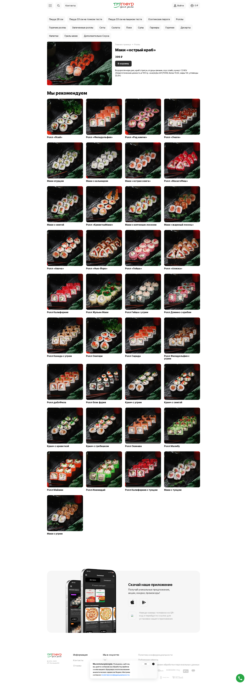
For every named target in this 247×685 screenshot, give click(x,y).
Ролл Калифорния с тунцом (141, 490)
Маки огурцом (55, 181)
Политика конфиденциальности (155, 654)
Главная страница (123, 44)
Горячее (169, 27)
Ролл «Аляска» (173, 268)
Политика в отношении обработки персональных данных (168, 664)
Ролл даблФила (56, 402)
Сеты (102, 27)
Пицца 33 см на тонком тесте (85, 19)
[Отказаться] (153, 664)
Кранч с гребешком (97, 446)
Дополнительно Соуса (96, 36)
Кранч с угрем (133, 402)
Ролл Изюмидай (95, 490)
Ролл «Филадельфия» (99, 137)
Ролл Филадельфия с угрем (176, 357)
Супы (141, 27)
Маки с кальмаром (97, 181)
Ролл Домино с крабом (177, 312)
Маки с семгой (55, 224)
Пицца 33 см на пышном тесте (125, 19)
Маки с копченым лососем (140, 224)
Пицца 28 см (56, 19)
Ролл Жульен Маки (97, 312)
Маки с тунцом (173, 490)
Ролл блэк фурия (96, 402)
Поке (129, 27)
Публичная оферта (148, 659)
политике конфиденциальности (115, 675)
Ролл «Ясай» (54, 137)
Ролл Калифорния (57, 312)
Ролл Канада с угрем (59, 356)
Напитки (53, 36)
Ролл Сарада (133, 356)
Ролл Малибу (172, 446)
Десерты (186, 27)
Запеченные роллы (82, 27)
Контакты (78, 660)
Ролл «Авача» (55, 268)
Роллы (179, 19)
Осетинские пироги (159, 19)
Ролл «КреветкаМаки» (99, 224)
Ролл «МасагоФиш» (176, 181)
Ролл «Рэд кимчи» (136, 137)
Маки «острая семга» (138, 181)
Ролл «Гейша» (133, 268)
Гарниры (154, 27)
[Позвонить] (240, 678)
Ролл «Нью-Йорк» (96, 268)
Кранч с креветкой (58, 446)
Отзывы (77, 665)
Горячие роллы (57, 27)
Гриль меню (71, 36)
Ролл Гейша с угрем (136, 312)
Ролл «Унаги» (172, 137)
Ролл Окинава (133, 446)
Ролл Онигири (94, 356)
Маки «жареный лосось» (179, 224)
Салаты (116, 27)
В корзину (123, 63)
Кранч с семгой (173, 402)
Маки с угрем (55, 533)
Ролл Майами (55, 490)
